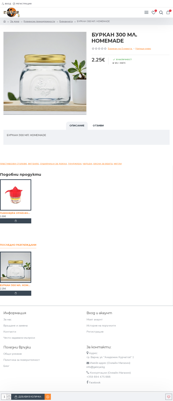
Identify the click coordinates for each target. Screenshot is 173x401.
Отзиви (98, 125)
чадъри (87, 163)
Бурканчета (66, 21)
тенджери (74, 163)
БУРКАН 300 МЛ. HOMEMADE (15, 285)
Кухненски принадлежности (39, 21)
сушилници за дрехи (53, 163)
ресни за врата (103, 163)
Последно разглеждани (18, 245)
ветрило (33, 163)
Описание (76, 125)
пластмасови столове (13, 163)
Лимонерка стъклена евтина (15, 212)
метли (118, 163)
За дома (14, 21)
